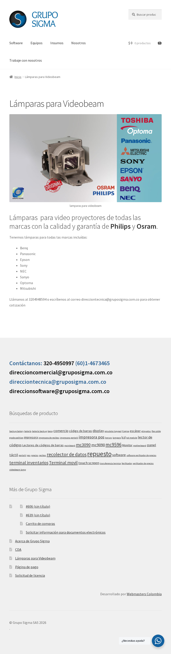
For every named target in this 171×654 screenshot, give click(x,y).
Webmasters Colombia (144, 594)
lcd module (131, 437)
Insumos (56, 43)
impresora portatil (69, 437)
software (119, 455)
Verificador (127, 463)
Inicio (17, 77)
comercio (60, 430)
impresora (31, 437)
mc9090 (98, 444)
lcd (124, 437)
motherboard (139, 445)
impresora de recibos (49, 437)
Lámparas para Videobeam (35, 558)
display (98, 430)
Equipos (37, 43)
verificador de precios (143, 463)
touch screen (88, 463)
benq (50, 431)
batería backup (39, 431)
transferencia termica (110, 463)
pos (29, 455)
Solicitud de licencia (30, 575)
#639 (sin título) (38, 515)
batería (27, 431)
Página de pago (26, 567)
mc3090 (83, 445)
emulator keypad (113, 431)
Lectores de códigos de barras (43, 445)
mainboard (69, 445)
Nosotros (78, 43)
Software (16, 43)
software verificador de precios (141, 455)
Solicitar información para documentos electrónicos (66, 532)
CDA (18, 549)
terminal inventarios (28, 462)
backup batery (16, 431)
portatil (22, 455)
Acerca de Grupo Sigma (32, 541)
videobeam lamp (17, 469)
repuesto (99, 454)
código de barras (80, 431)
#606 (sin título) (38, 506)
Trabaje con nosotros (25, 60)
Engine (125, 431)
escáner (135, 431)
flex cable (156, 431)
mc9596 (114, 445)
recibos (42, 455)
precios (34, 455)
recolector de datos (67, 454)
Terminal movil (63, 462)
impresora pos (91, 437)
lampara (117, 437)
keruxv (108, 437)
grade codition (16, 437)
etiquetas (146, 431)
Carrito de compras (40, 523)
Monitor (127, 445)
